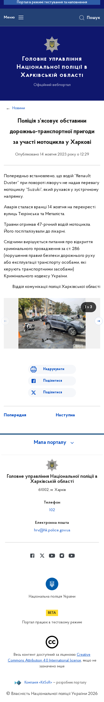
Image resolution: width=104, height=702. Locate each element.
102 (52, 510)
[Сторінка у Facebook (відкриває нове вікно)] (32, 556)
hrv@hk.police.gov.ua (52, 530)
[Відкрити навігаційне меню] (20, 17)
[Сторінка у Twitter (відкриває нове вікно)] (42, 556)
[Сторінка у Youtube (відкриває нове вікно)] (52, 556)
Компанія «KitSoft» (38, 683)
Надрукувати (53, 369)
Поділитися (52, 381)
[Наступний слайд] (99, 321)
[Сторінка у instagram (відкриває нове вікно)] (62, 556)
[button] (52, 443)
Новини (18, 108)
